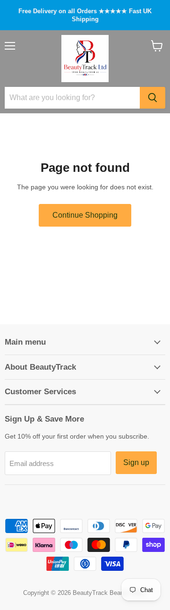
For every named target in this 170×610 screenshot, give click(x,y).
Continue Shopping (85, 215)
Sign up (136, 462)
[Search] (152, 98)
